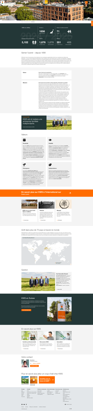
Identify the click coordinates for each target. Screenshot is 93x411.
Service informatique (51, 389)
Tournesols (23, 396)
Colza (22, 395)
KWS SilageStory (40, 394)
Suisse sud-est (65, 395)
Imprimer (26, 406)
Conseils (28, 389)
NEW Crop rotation (30, 397)
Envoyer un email (34, 365)
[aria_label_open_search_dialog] (83, 2)
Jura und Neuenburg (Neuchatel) (66, 397)
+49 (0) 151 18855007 (36, 363)
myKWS (48, 390)
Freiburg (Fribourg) (66, 401)
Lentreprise (57, 390)
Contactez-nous (66, 389)
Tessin (64, 400)
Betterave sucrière (22, 393)
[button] (33, 381)
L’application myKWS (50, 394)
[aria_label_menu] (90, 2)
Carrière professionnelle (57, 393)
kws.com (41, 193)
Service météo (49, 393)
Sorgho (22, 394)
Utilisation (28, 395)
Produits (23, 389)
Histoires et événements (42, 389)
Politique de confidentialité (33, 406)
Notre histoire (40, 390)
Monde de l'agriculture (41, 393)
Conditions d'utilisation (42, 406)
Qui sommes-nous (58, 389)
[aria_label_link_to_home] (2, 2)
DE (69, 408)
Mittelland (64, 390)
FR (71, 408)
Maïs (22, 390)
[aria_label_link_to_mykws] (86, 2)
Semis (28, 390)
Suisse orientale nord (66, 394)
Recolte (28, 396)
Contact (22, 406)
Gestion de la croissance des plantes (31, 394)
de (78, 2)
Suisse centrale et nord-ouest (66, 393)
